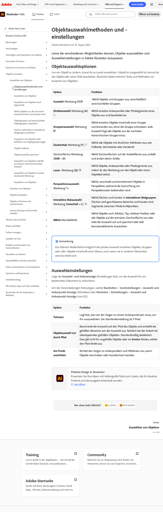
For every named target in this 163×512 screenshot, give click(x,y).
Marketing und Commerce (85, 4)
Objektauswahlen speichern (26, 154)
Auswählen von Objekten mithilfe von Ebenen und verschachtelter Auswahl (29, 164)
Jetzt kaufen (137, 4)
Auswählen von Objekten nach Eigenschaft (27, 103)
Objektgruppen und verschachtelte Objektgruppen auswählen (29, 122)
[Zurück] (78, 430)
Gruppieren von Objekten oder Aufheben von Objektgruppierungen (30, 140)
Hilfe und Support (113, 4)
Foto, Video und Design (26, 4)
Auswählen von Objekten (25, 96)
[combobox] (110, 14)
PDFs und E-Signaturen (55, 4)
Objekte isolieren (21, 148)
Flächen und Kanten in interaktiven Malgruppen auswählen (29, 131)
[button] (151, 4)
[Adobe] (6, 4)
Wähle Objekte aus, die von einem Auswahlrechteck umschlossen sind (29, 113)
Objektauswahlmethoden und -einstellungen (29, 88)
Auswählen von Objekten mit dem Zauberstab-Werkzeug (29, 174)
